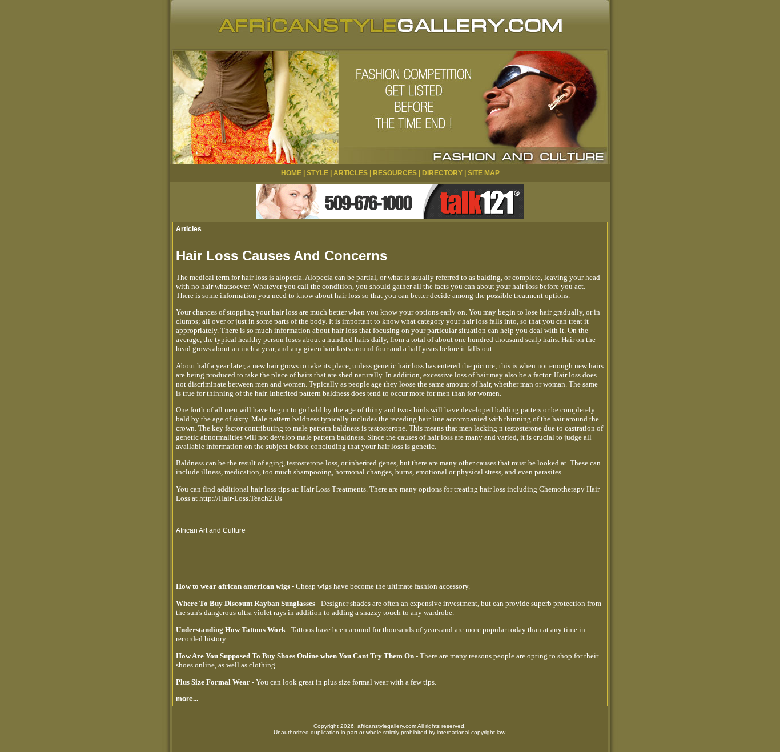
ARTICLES (350, 173)
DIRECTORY (442, 173)
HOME (291, 173)
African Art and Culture (211, 530)
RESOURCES (395, 173)
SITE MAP (484, 173)
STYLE (317, 173)
